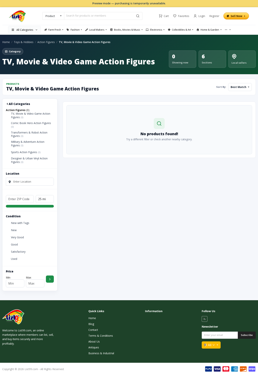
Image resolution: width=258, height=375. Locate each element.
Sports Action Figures (25, 152)
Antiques (93, 347)
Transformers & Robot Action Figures (29, 134)
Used (14, 259)
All (209, 345)
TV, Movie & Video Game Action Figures (30, 115)
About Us (94, 341)
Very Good (17, 237)
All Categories (19, 104)
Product (50, 16)
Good (14, 244)
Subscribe (247, 335)
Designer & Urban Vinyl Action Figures (29, 160)
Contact (93, 330)
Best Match (239, 87)
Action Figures (46, 42)
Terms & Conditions (100, 335)
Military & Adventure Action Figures (27, 143)
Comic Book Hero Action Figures (31, 124)
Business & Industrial (101, 353)
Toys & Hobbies (23, 42)
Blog (91, 324)
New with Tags (20, 223)
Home (6, 42)
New (14, 230)
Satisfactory (18, 251)
